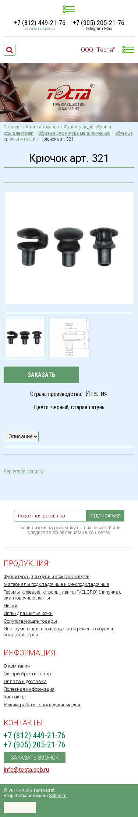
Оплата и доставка (25, 681)
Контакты (15, 697)
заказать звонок (35, 758)
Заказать (41, 374)
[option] (25, 338)
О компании (17, 666)
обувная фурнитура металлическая (74, 133)
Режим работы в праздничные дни (42, 704)
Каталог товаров (42, 127)
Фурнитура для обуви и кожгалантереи (46, 576)
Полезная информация (29, 689)
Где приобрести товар (27, 673)
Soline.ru (58, 795)
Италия (96, 393)
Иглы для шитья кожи (28, 613)
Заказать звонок (40, 28)
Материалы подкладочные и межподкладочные (56, 584)
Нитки (10, 605)
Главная (12, 127)
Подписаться (105, 516)
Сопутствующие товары (30, 621)
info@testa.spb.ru (26, 769)
